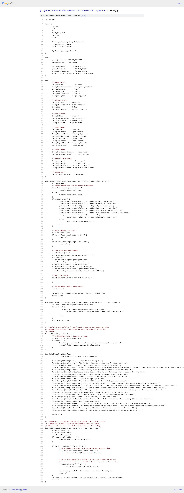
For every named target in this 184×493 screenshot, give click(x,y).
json (180, 490)
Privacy (18, 490)
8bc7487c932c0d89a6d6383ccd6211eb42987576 (71, 10)
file (83, 16)
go (41, 10)
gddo (46, 10)
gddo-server (102, 10)
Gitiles (13, 490)
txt (175, 490)
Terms (24, 490)
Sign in (179, 3)
